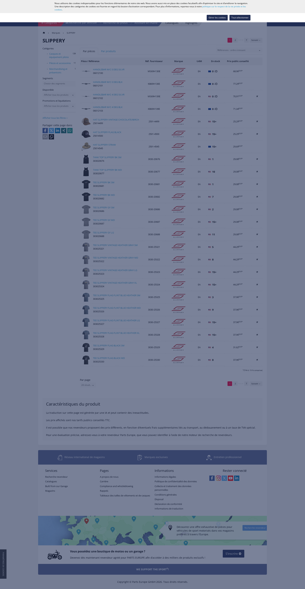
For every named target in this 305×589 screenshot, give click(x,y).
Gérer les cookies (217, 17)
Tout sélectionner (240, 17)
